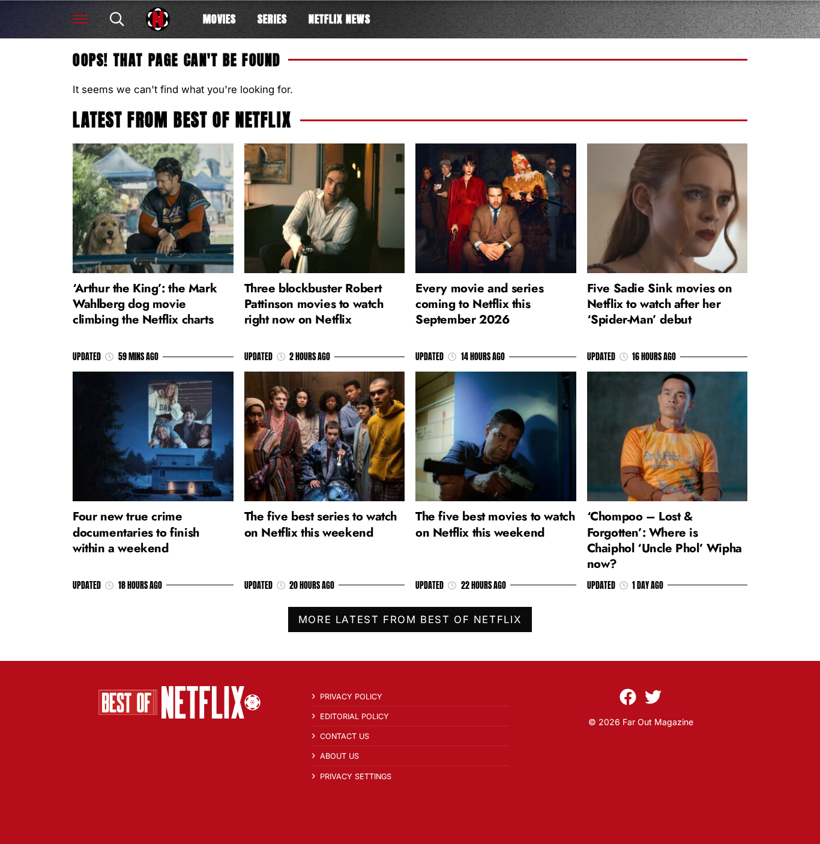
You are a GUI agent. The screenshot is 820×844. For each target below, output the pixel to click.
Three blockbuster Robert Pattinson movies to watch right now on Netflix (314, 303)
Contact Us (344, 736)
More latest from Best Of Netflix (410, 619)
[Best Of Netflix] (158, 19)
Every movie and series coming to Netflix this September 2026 (479, 303)
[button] (80, 19)
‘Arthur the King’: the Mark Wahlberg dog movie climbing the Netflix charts (145, 303)
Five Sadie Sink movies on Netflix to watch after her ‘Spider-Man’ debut (659, 303)
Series (272, 19)
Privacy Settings (355, 776)
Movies (219, 19)
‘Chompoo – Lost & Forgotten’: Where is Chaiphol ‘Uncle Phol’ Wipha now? (664, 540)
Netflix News (339, 19)
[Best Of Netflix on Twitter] (653, 697)
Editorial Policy (354, 716)
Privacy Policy (351, 696)
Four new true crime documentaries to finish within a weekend (136, 531)
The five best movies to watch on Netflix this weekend (494, 524)
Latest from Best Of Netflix (182, 120)
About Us (339, 756)
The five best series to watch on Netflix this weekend (320, 524)
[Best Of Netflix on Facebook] (628, 697)
